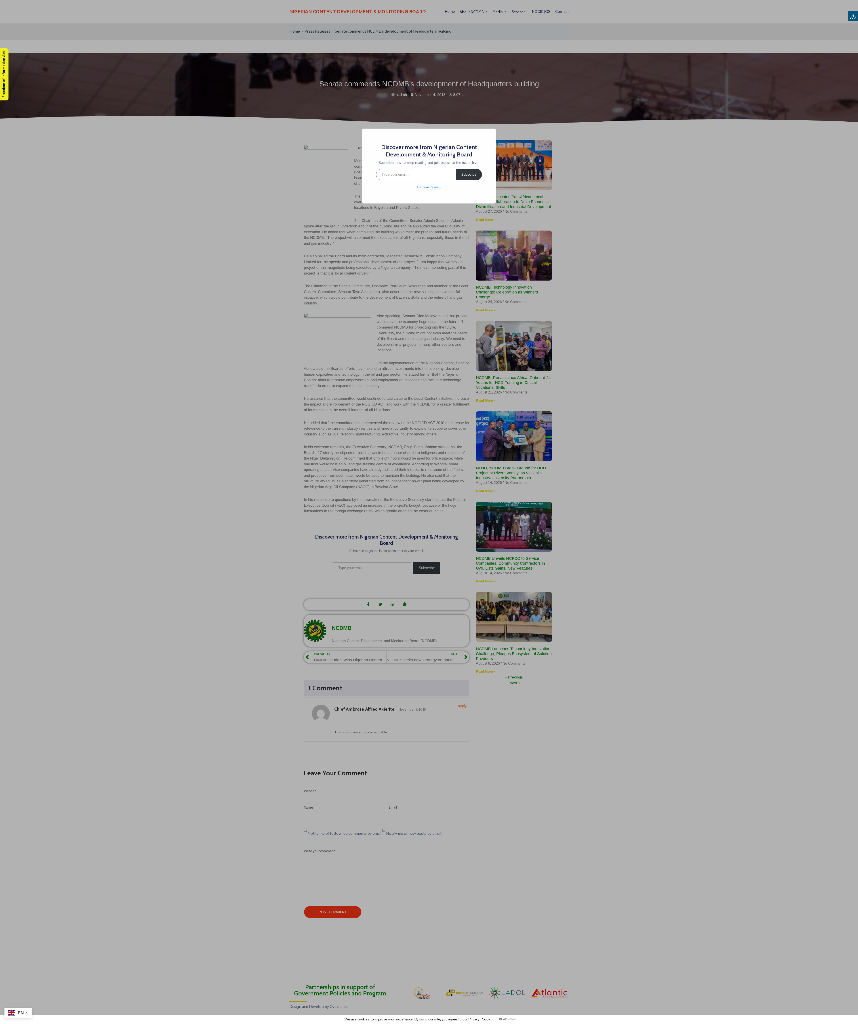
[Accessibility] (853, 16)
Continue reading (429, 187)
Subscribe (469, 174)
